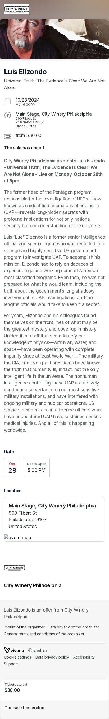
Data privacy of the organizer (73, 627)
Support (11, 663)
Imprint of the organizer (24, 627)
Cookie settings (17, 657)
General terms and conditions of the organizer (44, 634)
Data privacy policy (52, 657)
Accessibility (84, 657)
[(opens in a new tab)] (54, 537)
